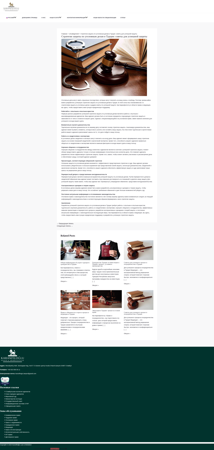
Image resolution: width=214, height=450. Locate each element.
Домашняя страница (29, 17)
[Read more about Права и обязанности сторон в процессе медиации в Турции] (75, 300)
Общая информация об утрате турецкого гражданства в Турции (75, 263)
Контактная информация (76, 17)
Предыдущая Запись (65, 223)
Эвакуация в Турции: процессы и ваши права (106, 311)
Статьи (122, 17)
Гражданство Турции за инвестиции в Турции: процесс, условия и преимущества (105, 264)
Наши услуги (54, 17)
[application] (15, 17)
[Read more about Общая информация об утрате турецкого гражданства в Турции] (75, 250)
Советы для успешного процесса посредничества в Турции (135, 263)
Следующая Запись (65, 226)
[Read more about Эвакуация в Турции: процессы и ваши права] (107, 299)
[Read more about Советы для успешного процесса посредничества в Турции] (138, 250)
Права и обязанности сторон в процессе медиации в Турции (75, 313)
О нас (43, 17)
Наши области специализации (104, 17)
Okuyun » (64, 281)
